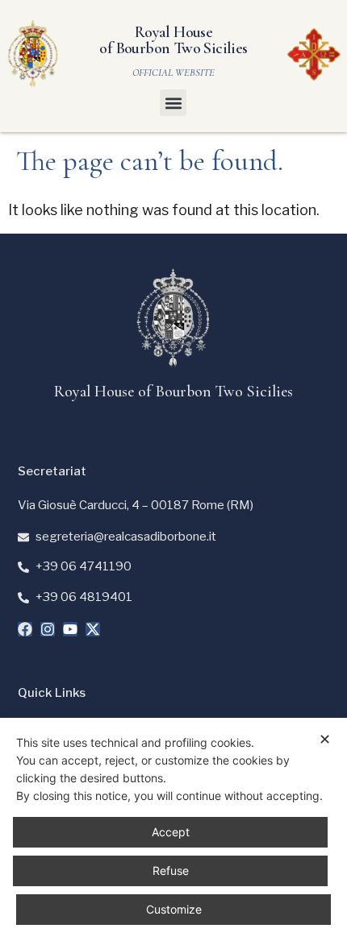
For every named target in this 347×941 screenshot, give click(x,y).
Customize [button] (174, 909)
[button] (173, 102)
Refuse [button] (171, 870)
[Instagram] (47, 629)
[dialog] (173, 829)
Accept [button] (171, 832)
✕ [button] (325, 739)
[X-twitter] (93, 629)
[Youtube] (70, 629)
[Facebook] (25, 629)
